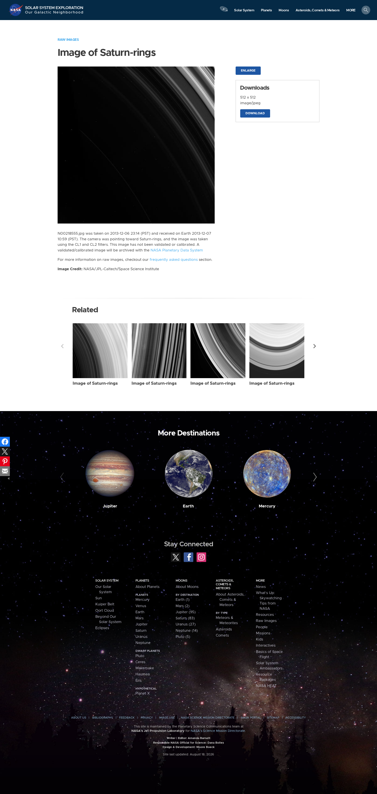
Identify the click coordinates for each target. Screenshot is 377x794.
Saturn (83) (185, 618)
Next (315, 346)
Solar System (106, 580)
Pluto (139, 656)
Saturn (141, 630)
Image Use (167, 717)
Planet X (142, 693)
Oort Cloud (104, 610)
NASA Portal (251, 717)
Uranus (141, 637)
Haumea (142, 674)
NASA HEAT (266, 686)
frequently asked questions (174, 260)
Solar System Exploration (54, 6)
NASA (16, 10)
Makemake (144, 668)
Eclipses (102, 628)
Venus (140, 606)
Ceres (140, 662)
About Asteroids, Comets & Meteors (230, 600)
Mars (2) (183, 606)
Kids (259, 639)
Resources (265, 614)
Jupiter (110, 506)
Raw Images (68, 39)
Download (255, 113)
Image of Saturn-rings (95, 383)
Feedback (126, 717)
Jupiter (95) (186, 612)
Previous (62, 346)
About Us (78, 717)
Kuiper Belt (104, 604)
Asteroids (224, 629)
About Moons (187, 587)
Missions (263, 633)
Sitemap (273, 717)
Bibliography (102, 717)
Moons (181, 580)
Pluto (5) (183, 637)
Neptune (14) (187, 630)
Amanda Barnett (199, 738)
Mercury (267, 506)
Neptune (143, 643)
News (261, 587)
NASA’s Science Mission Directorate (218, 731)
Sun (98, 598)
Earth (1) (183, 599)
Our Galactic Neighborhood (54, 13)
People (262, 627)
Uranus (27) (186, 624)
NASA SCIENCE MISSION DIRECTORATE (208, 717)
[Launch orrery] (223, 11)
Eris (138, 680)
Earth (188, 506)
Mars (139, 618)
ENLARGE (248, 70)
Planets (142, 580)
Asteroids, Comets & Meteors (225, 584)
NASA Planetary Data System (177, 250)
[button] (351, 10)
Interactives (266, 645)
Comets (222, 635)
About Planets (147, 587)
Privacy (147, 717)
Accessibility (295, 717)
